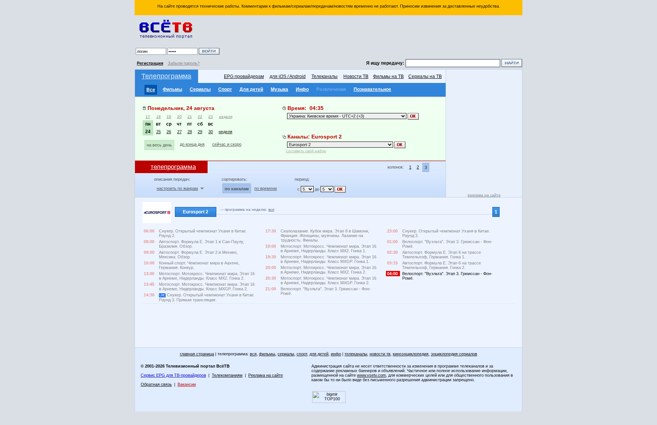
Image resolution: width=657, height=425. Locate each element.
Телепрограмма (166, 76)
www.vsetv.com (371, 375)
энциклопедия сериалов (454, 354)
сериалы (286, 354)
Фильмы (172, 89)
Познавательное (372, 89)
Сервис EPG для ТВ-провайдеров (173, 375)
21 (189, 117)
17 (148, 117)
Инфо (302, 89)
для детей (318, 354)
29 (200, 131)
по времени (265, 188)
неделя (225, 117)
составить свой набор (306, 151)
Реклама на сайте (265, 375)
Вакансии (187, 384)
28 (189, 131)
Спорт (225, 89)
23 (210, 117)
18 (158, 117)
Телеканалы (324, 76)
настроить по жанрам (177, 188)
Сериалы (200, 89)
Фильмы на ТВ (388, 76)
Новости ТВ (355, 76)
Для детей (251, 89)
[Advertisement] (372, 38)
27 (179, 131)
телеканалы (355, 354)
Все (150, 89)
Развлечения (331, 89)
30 (210, 131)
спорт (302, 354)
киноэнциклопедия (410, 354)
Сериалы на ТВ (425, 76)
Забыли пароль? (184, 63)
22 (200, 117)
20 (179, 117)
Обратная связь (156, 384)
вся (271, 209)
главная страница (197, 354)
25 (158, 131)
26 (169, 131)
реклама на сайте (484, 195)
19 (169, 117)
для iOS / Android (288, 76)
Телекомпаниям (227, 375)
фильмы (267, 354)
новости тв (380, 354)
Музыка (279, 89)
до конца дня (192, 144)
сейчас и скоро (226, 144)
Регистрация (150, 63)
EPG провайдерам (244, 76)
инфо (336, 354)
